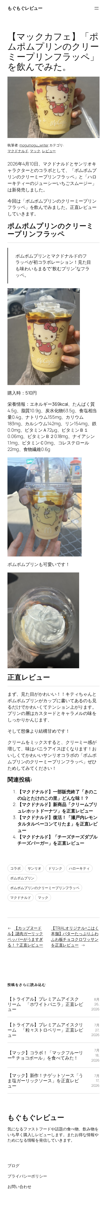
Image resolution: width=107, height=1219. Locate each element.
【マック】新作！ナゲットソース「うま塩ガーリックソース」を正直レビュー (45, 1080)
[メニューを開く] (97, 8)
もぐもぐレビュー (24, 8)
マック (35, 150)
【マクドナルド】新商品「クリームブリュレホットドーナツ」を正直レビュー (57, 807)
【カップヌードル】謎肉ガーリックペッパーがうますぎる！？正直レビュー (25, 936)
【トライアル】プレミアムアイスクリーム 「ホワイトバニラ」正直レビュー (45, 1004)
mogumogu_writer (34, 145)
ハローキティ (79, 868)
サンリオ (35, 868)
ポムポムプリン (22, 878)
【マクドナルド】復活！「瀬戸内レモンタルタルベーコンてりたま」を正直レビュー (57, 823)
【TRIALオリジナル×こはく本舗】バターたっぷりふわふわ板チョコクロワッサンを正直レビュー (75, 936)
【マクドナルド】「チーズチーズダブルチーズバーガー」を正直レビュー (57, 839)
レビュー (49, 150)
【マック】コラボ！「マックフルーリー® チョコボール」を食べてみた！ (45, 1055)
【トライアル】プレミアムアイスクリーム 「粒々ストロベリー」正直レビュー (45, 1030)
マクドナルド (17, 150)
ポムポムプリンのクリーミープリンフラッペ (44, 887)
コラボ (15, 868)
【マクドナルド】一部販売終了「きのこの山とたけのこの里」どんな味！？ (57, 794)
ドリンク (55, 868)
